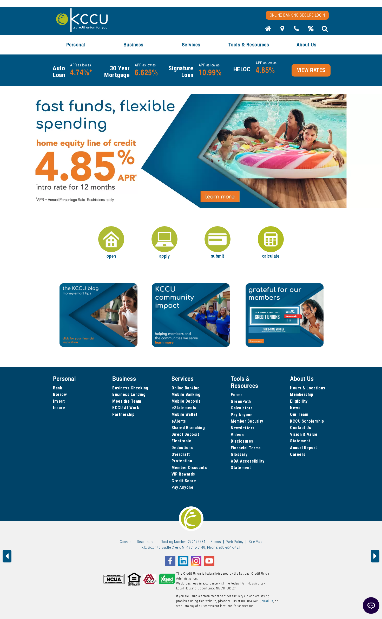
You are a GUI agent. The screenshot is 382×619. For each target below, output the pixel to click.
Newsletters (243, 427)
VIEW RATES (311, 70)
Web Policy (234, 542)
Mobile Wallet (184, 414)
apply (164, 255)
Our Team (299, 414)
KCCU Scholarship (307, 421)
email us (267, 601)
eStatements (184, 407)
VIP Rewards (183, 474)
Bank (57, 388)
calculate (271, 255)
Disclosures (242, 441)
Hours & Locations (307, 388)
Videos (237, 434)
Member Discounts (189, 467)
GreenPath (241, 401)
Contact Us (300, 427)
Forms (237, 394)
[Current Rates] (310, 30)
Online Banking (186, 388)
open (111, 255)
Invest (59, 401)
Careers (298, 454)
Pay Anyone (182, 487)
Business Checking (130, 388)
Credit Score (184, 480)
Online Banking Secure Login (297, 15)
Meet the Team (126, 401)
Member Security (247, 421)
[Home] (268, 30)
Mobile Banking (186, 394)
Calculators (242, 407)
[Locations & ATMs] (282, 30)
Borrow (60, 394)
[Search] (324, 30)
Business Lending (129, 394)
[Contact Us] (296, 30)
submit (217, 255)
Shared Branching (188, 427)
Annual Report (303, 447)
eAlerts (179, 421)
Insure (59, 407)
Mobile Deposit (186, 401)
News (295, 407)
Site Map (255, 542)
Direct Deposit (185, 434)
